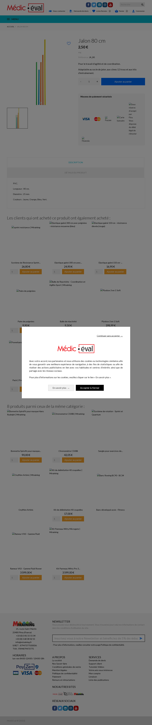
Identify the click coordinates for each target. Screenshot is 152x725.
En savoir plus (61, 387)
